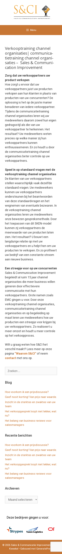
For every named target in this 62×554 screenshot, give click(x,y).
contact (10, 358)
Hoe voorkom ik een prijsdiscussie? (27, 392)
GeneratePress (44, 548)
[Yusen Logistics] (31, 532)
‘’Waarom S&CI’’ (25, 353)
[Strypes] (11, 532)
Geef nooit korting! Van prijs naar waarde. (31, 397)
